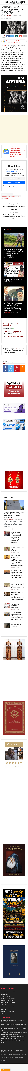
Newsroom (8, 15)
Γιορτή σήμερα (16, 332)
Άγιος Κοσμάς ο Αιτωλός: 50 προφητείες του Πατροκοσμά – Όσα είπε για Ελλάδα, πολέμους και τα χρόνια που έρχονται (17, 560)
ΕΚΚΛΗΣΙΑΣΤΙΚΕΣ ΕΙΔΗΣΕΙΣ (8, 196)
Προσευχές (3, 1008)
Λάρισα (18, 196)
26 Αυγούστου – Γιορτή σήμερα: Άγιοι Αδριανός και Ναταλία (17, 585)
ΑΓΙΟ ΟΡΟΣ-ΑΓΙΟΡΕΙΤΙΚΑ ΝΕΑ (8, 1002)
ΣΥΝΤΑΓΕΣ (3, 1013)
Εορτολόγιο (6, 332)
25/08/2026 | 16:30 (14, 312)
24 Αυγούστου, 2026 (15, 567)
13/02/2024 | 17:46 (17, 15)
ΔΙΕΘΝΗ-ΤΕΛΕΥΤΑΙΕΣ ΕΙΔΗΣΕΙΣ (8, 998)
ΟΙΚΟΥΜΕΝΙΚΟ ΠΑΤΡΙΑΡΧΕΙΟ (8, 991)
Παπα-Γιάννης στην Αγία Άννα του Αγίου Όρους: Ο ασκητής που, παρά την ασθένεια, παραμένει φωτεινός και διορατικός (17, 537)
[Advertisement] (14, 129)
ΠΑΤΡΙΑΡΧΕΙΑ (4, 994)
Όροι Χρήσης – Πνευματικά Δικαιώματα (9, 1051)
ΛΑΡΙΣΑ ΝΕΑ (5, 198)
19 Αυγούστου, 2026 (15, 544)
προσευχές (12, 336)
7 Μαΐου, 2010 (14, 626)
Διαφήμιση (3, 1050)
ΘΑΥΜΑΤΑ (3, 1009)
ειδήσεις (19, 349)
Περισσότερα (8, 528)
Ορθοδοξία (6, 324)
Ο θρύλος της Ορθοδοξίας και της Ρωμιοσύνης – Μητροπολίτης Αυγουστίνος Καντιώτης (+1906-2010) (13, 307)
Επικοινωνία (19, 1050)
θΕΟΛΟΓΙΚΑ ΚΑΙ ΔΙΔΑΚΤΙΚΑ (7, 1011)
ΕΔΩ (13, 328)
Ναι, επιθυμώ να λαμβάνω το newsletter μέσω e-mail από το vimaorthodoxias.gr (13, 187)
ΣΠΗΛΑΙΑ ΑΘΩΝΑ (16, 624)
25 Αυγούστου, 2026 (18, 519)
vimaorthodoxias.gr (8, 1054)
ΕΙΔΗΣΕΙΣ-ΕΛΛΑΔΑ (7, 18)
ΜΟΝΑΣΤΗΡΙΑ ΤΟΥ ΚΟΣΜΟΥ (7, 1006)
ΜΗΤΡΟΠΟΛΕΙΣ (4, 993)
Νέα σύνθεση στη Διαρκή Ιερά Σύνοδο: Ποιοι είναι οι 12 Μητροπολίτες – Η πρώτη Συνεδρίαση (14, 514)
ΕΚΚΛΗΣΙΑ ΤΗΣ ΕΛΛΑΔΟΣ (7, 1000)
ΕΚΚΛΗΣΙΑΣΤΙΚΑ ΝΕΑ (7, 194)
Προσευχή (20, 336)
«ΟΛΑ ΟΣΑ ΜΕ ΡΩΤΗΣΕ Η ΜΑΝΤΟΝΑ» (13, 280)
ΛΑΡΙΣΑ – (4, 46)
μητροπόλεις (7, 325)
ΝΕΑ (17, 324)
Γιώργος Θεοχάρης (9, 519)
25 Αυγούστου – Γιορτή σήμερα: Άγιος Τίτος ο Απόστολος (17, 549)
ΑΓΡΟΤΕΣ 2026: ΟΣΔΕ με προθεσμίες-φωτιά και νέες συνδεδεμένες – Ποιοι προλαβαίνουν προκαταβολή (14, 253)
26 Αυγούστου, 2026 (15, 589)
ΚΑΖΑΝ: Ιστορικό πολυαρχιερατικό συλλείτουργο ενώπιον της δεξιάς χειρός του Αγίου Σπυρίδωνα (17, 616)
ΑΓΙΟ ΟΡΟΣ (3, 1004)
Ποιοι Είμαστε (11, 1050)
